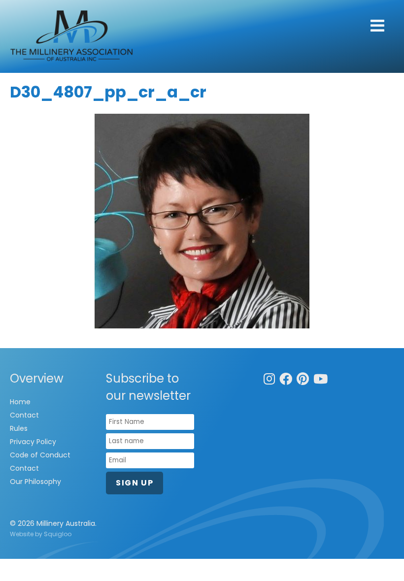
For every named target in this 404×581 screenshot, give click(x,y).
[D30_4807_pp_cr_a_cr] (202, 221)
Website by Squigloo (40, 534)
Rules (19, 428)
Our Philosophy (35, 481)
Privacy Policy (33, 442)
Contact (24, 415)
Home (20, 402)
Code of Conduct (40, 455)
